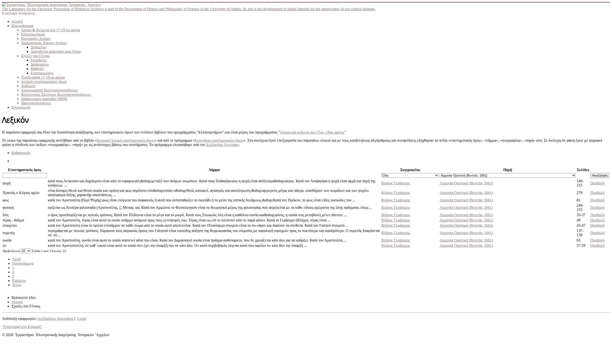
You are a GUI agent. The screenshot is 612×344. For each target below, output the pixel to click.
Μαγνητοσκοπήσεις (36, 103)
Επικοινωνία (20, 107)
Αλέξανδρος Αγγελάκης (55, 319)
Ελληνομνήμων (33, 34)
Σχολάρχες (39, 60)
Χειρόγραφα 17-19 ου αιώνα (43, 77)
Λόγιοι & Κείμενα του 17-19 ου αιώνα (50, 30)
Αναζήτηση (599, 175)
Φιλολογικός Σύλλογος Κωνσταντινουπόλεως (56, 94)
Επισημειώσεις (42, 73)
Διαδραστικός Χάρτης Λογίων (44, 43)
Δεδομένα (38, 47)
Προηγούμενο (23, 263)
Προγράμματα (22, 26)
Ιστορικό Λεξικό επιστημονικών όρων (126, 140)
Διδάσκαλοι (40, 64)
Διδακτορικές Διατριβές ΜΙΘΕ (44, 99)
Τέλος (16, 285)
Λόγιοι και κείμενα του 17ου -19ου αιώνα (312, 132)
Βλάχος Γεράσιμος (395, 183)
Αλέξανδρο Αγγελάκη (222, 145)
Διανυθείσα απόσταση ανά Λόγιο (56, 51)
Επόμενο (19, 281)
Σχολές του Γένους (35, 56)
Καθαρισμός (20, 153)
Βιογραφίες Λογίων (36, 39)
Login (81, 319)
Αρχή (16, 259)
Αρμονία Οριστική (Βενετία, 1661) (466, 183)
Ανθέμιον (28, 86)
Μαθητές (37, 69)
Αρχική (17, 21)
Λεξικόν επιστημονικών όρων (44, 82)
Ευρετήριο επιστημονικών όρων (219, 140)
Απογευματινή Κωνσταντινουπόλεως (49, 90)
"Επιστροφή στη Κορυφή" (22, 327)
